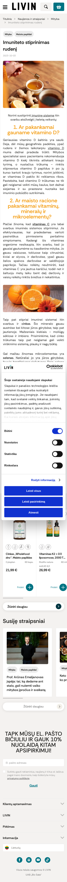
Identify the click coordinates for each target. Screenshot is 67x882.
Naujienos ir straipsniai (31, 19)
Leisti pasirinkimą (33, 501)
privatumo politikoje (18, 778)
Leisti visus (33, 490)
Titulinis (7, 19)
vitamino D (56, 148)
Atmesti (33, 512)
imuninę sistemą (42, 115)
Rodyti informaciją (43, 480)
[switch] (57, 442)
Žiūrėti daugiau (17, 607)
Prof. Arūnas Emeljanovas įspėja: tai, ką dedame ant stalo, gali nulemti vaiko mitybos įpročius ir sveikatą (26, 683)
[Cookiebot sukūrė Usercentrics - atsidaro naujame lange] (47, 367)
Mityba (55, 19)
